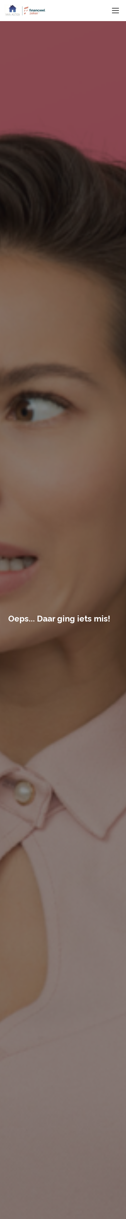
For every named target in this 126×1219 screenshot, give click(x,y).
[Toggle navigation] (115, 10)
